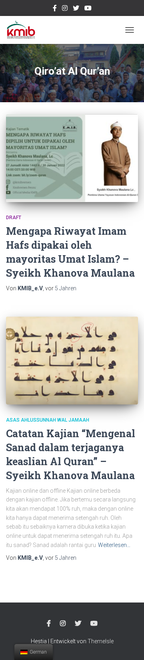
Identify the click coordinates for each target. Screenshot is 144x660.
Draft (13, 217)
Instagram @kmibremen (65, 9)
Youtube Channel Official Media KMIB (88, 9)
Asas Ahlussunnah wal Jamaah (47, 420)
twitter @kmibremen (76, 9)
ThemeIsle (101, 641)
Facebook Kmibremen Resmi (55, 9)
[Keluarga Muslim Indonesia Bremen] (24, 30)
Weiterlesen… (114, 545)
